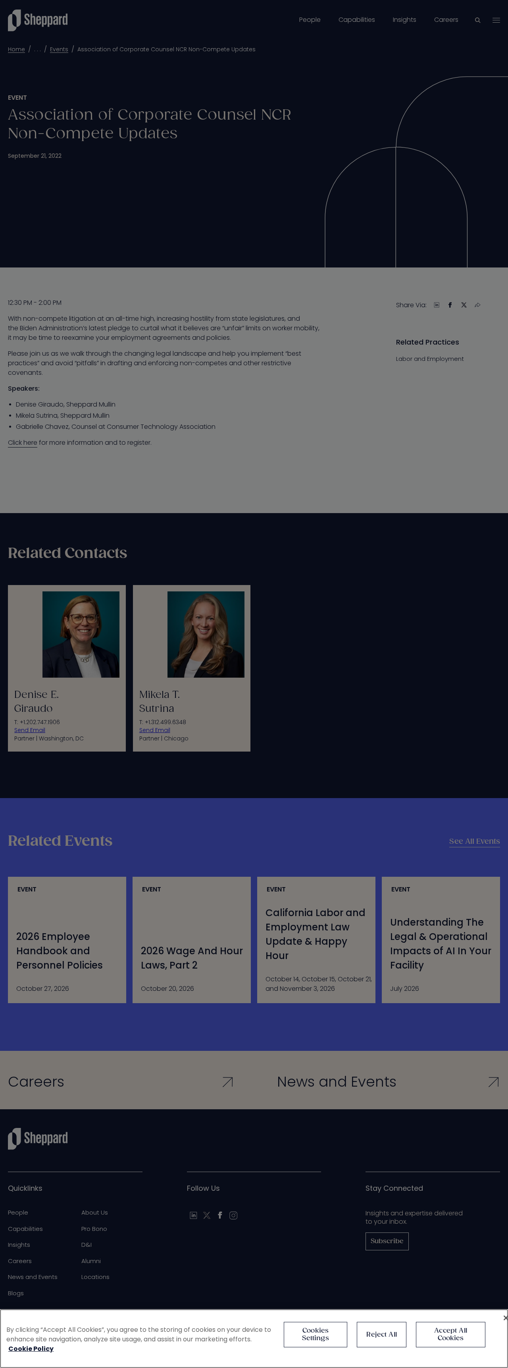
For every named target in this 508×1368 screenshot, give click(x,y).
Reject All (381, 1335)
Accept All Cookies (450, 1334)
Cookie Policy (31, 1348)
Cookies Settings (315, 1334)
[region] (254, 1338)
